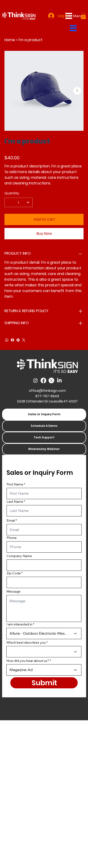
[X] (51, 380)
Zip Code (14, 573)
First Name (15, 484)
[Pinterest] (18, 340)
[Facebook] (12, 340)
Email (11, 520)
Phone (12, 537)
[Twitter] (23, 340)
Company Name (19, 556)
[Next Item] (77, 91)
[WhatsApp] (6, 340)
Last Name (15, 501)
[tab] (44, 414)
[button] (83, 16)
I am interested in (19, 624)
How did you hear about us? (27, 660)
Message (13, 591)
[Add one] (28, 202)
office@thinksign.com (47, 390)
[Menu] (73, 28)
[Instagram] (35, 380)
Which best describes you (26, 642)
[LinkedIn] (59, 380)
